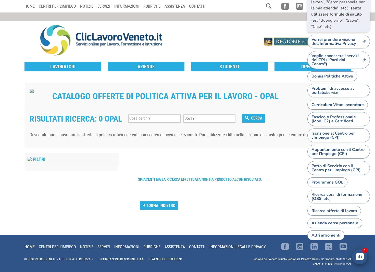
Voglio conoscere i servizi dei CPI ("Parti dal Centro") (335, 60)
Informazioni (126, 6)
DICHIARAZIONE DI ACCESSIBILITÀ (121, 259)
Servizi (103, 6)
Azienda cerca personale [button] (334, 223)
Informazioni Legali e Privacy (237, 246)
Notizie (86, 6)
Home (29, 6)
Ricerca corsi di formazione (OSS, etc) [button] (336, 196)
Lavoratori (63, 67)
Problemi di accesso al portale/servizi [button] (332, 90)
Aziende (146, 67)
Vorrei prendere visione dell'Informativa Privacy (333, 41)
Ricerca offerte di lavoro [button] (334, 211)
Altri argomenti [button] (325, 235)
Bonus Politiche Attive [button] (332, 76)
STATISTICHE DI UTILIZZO (165, 259)
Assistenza (175, 6)
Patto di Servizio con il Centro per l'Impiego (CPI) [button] (336, 168)
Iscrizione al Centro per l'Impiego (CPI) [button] (333, 135)
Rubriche (151, 6)
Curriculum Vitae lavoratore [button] (337, 105)
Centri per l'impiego (57, 6)
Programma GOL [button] (327, 182)
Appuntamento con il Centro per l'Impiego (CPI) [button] (338, 152)
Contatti (197, 6)
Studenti (229, 67)
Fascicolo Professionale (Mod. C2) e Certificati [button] (333, 119)
